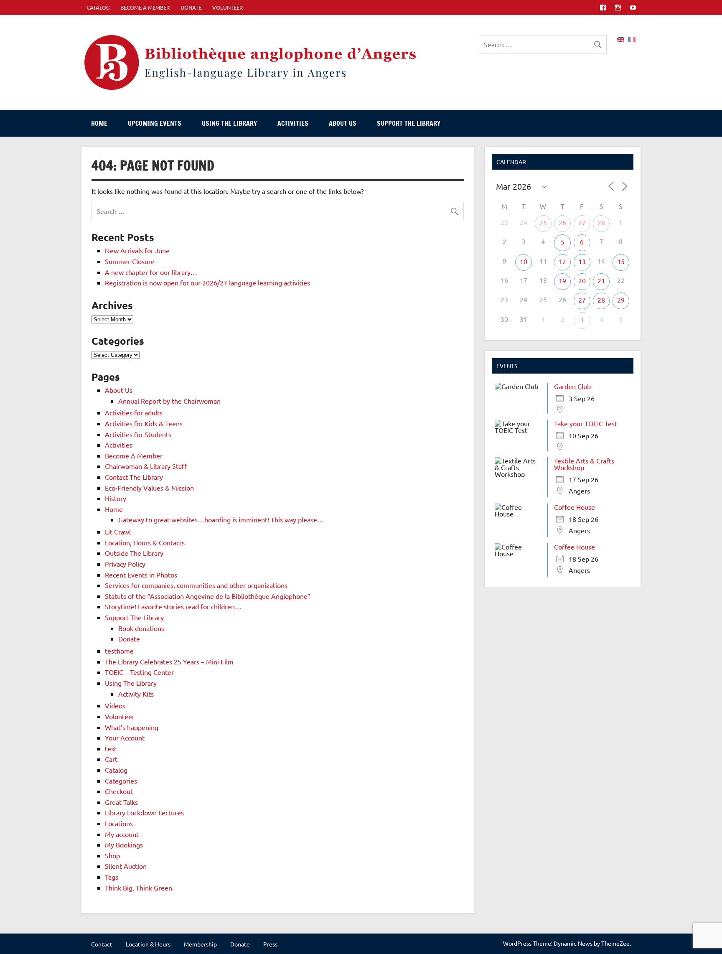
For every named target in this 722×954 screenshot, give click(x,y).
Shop (112, 855)
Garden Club (572, 386)
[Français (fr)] (632, 38)
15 (621, 261)
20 (582, 280)
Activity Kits (136, 693)
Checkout (119, 791)
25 (543, 222)
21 (601, 280)
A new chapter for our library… (151, 272)
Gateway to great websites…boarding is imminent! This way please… (221, 519)
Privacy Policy (125, 564)
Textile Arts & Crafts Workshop (584, 463)
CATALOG (98, 7)
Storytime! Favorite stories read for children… (173, 606)
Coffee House (574, 507)
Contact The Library (134, 477)
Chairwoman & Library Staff (146, 466)
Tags (111, 877)
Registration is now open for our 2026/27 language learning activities (207, 282)
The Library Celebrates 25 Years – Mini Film (169, 661)
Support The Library (408, 123)
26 (562, 222)
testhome (119, 650)
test (111, 748)
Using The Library (229, 123)
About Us (342, 123)
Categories (121, 780)
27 (582, 222)
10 (523, 261)
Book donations (141, 628)
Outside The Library (134, 553)
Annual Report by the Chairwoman (169, 401)
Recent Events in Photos (141, 574)
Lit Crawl (118, 531)
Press (270, 944)
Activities (292, 123)
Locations (119, 823)
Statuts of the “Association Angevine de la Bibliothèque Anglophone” (207, 596)
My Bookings (124, 844)
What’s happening (131, 727)
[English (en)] (620, 38)
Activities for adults (134, 412)
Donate (190, 7)
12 (562, 261)
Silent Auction (126, 866)
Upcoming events (154, 123)
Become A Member (145, 7)
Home (99, 123)
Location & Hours (148, 944)
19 (562, 280)
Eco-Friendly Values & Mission (149, 487)
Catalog (116, 770)
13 (582, 261)
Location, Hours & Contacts (145, 542)
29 (621, 299)
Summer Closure (130, 261)
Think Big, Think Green (138, 887)
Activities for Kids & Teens (144, 423)
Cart (111, 759)
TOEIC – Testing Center (139, 672)
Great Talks (121, 802)
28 (601, 222)
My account (122, 834)
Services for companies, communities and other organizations (196, 585)
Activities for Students (138, 434)
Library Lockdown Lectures (144, 812)
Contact (101, 944)
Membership (200, 944)
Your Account (125, 737)
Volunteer (227, 7)
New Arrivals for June (137, 250)
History (115, 498)
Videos (115, 705)
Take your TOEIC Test (585, 423)
